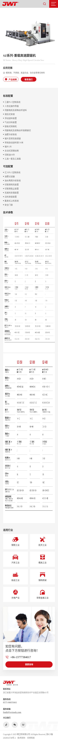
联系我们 (29, 79)
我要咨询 (29, 664)
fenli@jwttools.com (12, 712)
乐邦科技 (31, 738)
